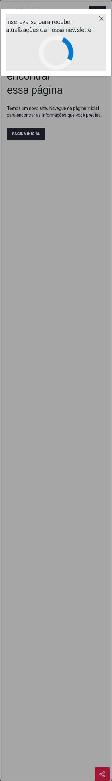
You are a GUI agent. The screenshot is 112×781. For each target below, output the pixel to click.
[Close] (101, 18)
